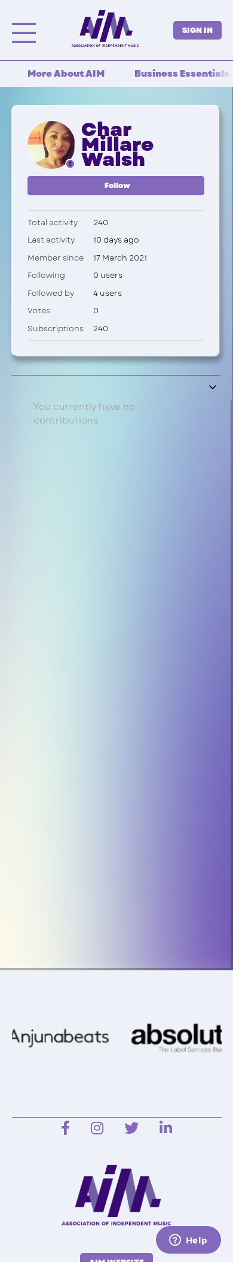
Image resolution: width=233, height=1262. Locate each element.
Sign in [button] (197, 30)
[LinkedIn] (166, 1128)
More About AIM (66, 73)
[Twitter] (131, 1128)
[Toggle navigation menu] (213, 388)
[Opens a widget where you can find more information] (188, 1241)
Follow (117, 185)
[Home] (105, 29)
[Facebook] (65, 1128)
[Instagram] (97, 1128)
